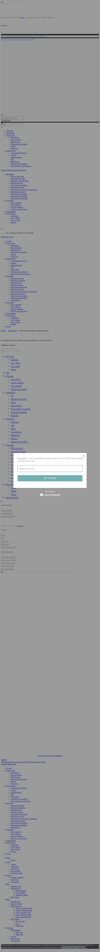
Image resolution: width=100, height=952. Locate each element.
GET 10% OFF (50, 478)
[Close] (84, 456)
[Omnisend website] (50, 493)
